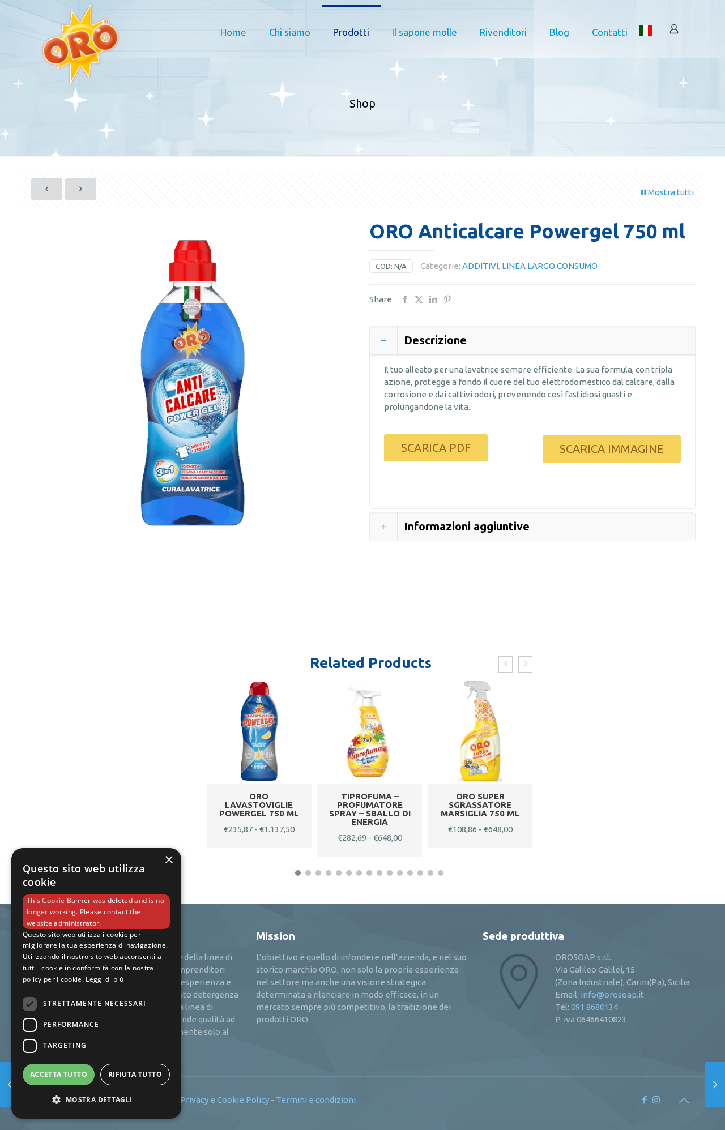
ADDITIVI (480, 266)
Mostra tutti (671, 192)
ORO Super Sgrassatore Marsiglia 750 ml (480, 804)
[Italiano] (645, 32)
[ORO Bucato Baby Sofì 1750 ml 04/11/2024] (10, 1084)
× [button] (168, 860)
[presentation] (505, 664)
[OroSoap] (80, 32)
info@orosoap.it (612, 994)
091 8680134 (594, 1007)
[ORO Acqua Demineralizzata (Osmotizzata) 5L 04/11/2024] (715, 1084)
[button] (298, 873)
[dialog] (96, 983)
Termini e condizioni (316, 1100)
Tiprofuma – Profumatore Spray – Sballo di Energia (370, 809)
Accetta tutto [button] (58, 1074)
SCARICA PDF (436, 447)
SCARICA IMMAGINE (612, 448)
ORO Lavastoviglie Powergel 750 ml (259, 804)
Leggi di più (104, 979)
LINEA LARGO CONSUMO (550, 266)
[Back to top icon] (684, 1100)
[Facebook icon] (644, 1100)
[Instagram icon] (656, 1100)
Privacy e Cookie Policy (224, 1100)
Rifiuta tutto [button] (135, 1074)
